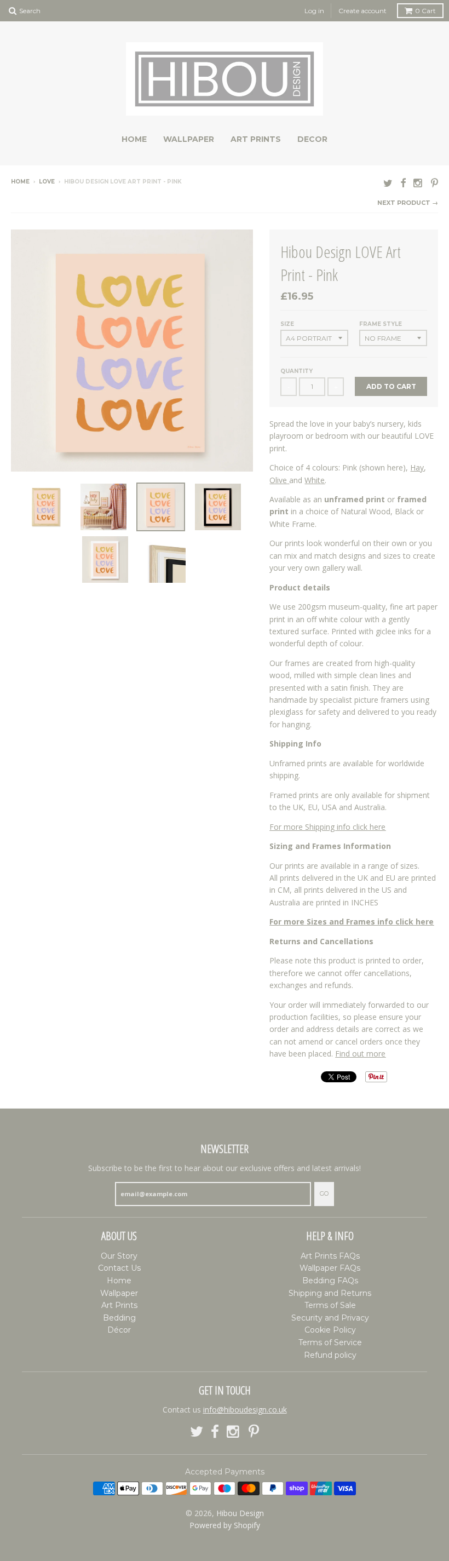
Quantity (296, 371)
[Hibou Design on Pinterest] (434, 183)
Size (287, 324)
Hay (417, 467)
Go (324, 1193)
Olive (278, 480)
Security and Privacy (330, 1318)
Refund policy (330, 1355)
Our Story (119, 1256)
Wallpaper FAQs (330, 1268)
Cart (425, 11)
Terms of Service (330, 1342)
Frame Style (380, 324)
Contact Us (119, 1268)
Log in (314, 11)
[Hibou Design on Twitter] (388, 183)
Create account (362, 11)
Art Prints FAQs (330, 1256)
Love (47, 181)
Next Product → (407, 202)
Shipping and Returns (330, 1293)
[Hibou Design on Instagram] (418, 183)
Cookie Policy (330, 1330)
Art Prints (256, 139)
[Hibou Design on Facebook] (403, 183)
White (314, 480)
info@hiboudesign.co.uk (245, 1409)
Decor (312, 139)
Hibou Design (240, 1513)
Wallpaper (188, 139)
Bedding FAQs (330, 1280)
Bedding (119, 1318)
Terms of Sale (330, 1305)
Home (134, 139)
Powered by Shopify (224, 1525)
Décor (119, 1330)
